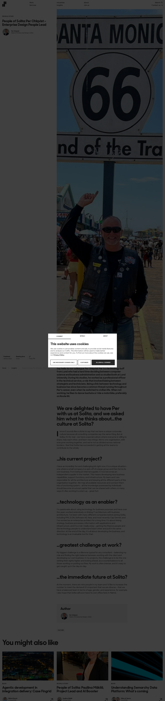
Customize (84, 362)
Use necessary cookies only (63, 362)
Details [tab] (82, 336)
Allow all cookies (103, 362)
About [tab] (105, 336)
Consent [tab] (59, 336)
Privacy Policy (58, 355)
